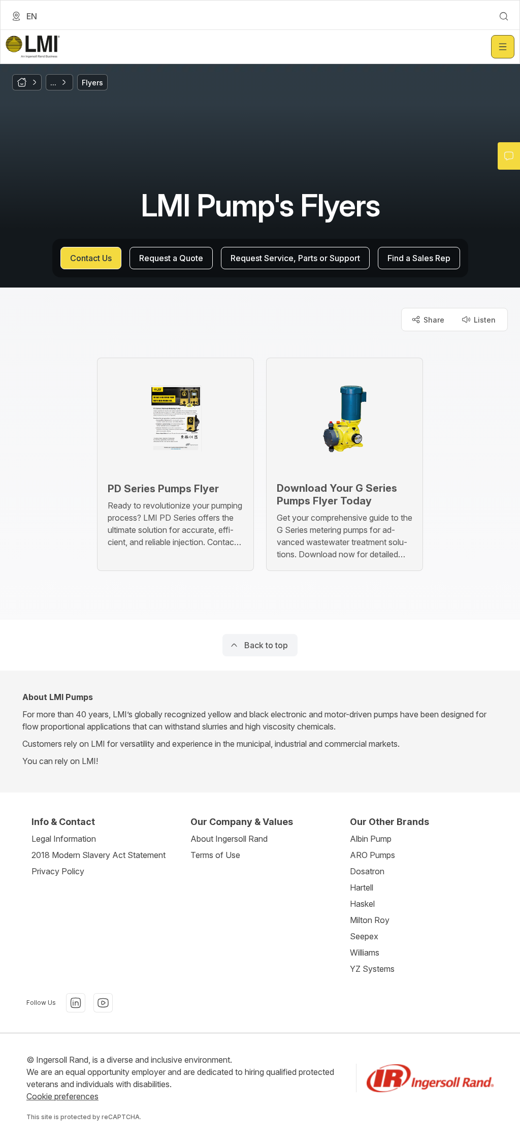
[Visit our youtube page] (103, 1002)
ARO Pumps (372, 855)
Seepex (364, 936)
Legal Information (63, 839)
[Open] (502, 46)
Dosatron (367, 871)
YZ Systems (372, 969)
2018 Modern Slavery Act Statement (98, 855)
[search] (503, 16)
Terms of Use (215, 855)
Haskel (362, 904)
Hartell (361, 887)
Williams (364, 952)
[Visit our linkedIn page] (75, 1002)
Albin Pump (371, 839)
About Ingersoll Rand (229, 839)
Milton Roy (369, 920)
